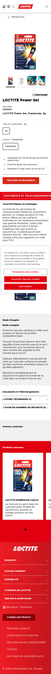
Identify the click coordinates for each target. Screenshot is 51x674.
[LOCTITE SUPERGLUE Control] (23, 486)
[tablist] (25, 529)
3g (6, 131)
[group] (25, 58)
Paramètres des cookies (25, 272)
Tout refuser (25, 287)
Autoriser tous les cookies (25, 279)
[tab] (25, 530)
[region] (25, 269)
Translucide (10, 146)
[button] (25, 399)
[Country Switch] (8, 6)
